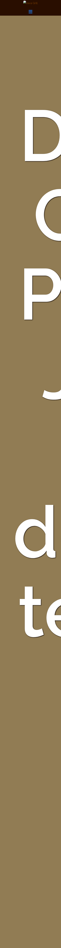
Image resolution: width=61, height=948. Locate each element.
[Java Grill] (30, 3)
